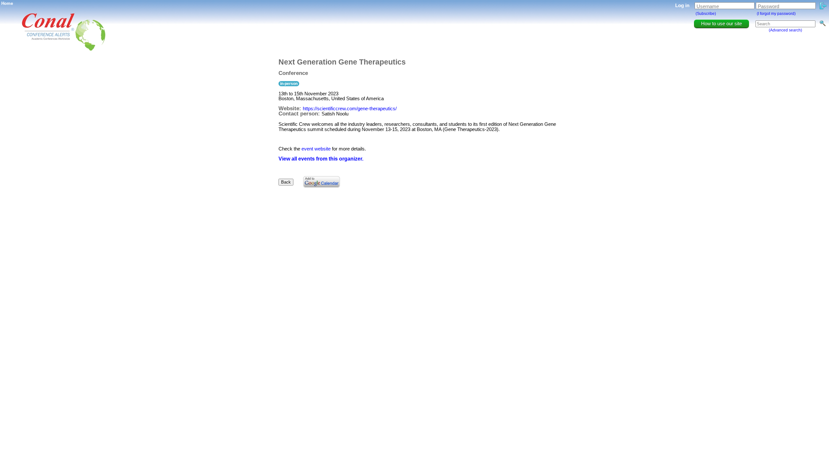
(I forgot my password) (776, 13)
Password (768, 6)
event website (316, 148)
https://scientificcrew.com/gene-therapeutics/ (350, 108)
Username (708, 6)
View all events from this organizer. (320, 159)
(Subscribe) (706, 13)
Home (7, 3)
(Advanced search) (785, 30)
